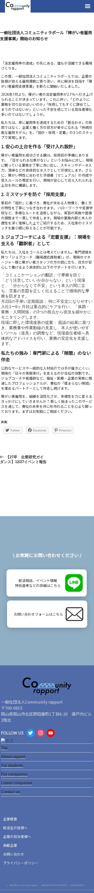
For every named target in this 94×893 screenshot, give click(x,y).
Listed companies (16, 783)
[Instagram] (41, 733)
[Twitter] (31, 733)
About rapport (13, 757)
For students (12, 765)
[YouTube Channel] (51, 733)
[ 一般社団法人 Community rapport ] (22, 885)
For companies (14, 774)
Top (4, 748)
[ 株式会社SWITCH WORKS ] (54, 885)
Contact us (10, 792)
